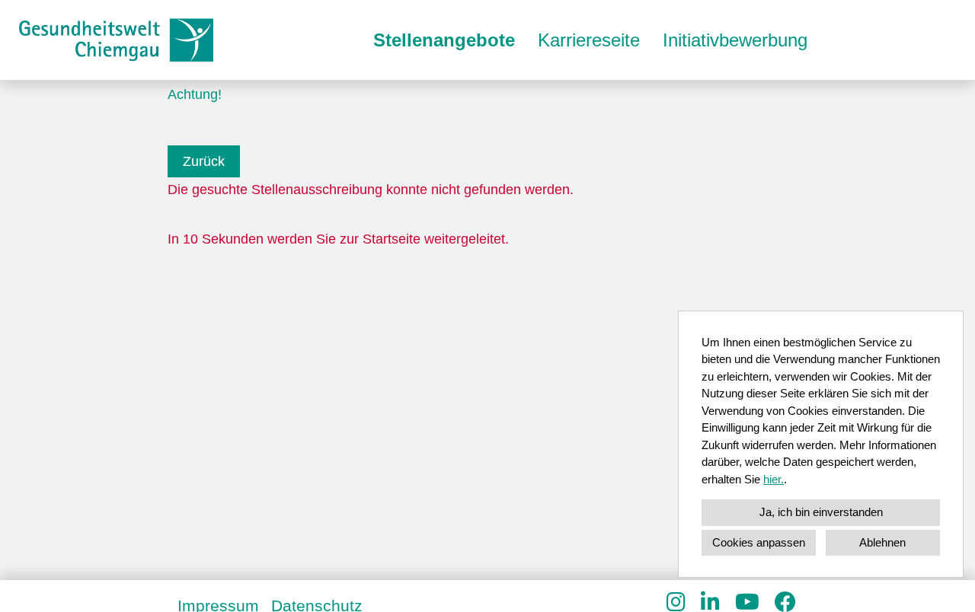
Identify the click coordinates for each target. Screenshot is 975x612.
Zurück (204, 161)
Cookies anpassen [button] (758, 542)
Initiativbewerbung (735, 40)
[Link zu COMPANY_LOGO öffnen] (116, 40)
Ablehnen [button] (882, 542)
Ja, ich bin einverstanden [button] (821, 511)
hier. (773, 479)
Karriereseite (589, 40)
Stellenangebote (444, 40)
